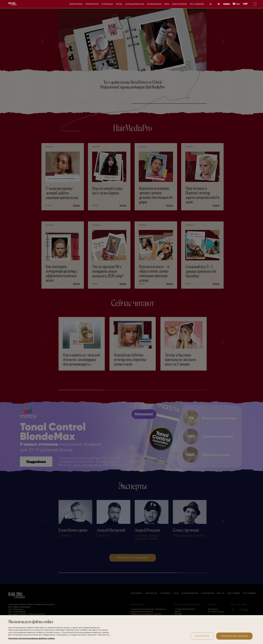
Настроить (202, 636)
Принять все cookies (234, 636)
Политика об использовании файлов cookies (31, 638)
